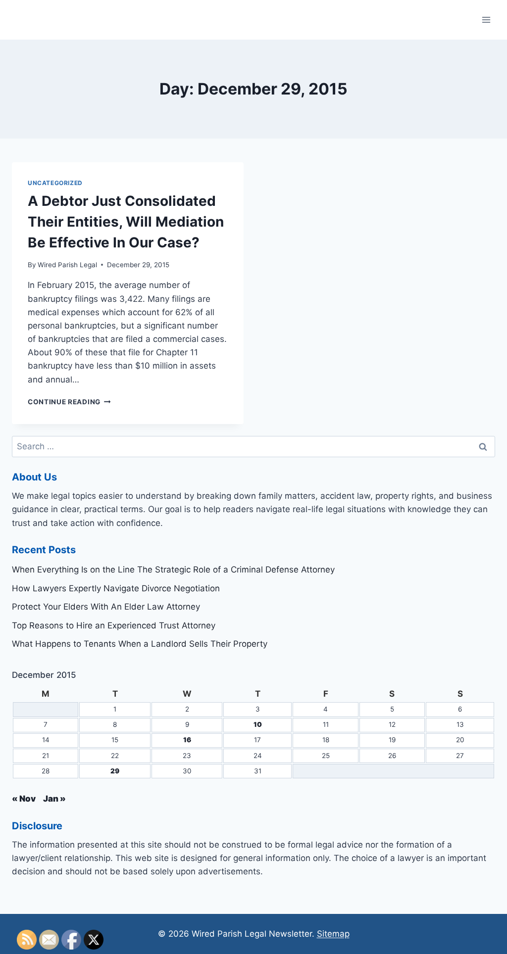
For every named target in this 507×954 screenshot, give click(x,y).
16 (187, 740)
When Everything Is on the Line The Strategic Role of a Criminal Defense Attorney (173, 569)
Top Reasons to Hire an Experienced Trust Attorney (113, 625)
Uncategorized (55, 183)
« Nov (24, 799)
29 (114, 771)
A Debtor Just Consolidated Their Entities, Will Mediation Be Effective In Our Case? (126, 221)
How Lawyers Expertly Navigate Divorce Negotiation (116, 588)
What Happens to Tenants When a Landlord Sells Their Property (139, 644)
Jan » (54, 799)
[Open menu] (486, 19)
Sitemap (333, 934)
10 (258, 724)
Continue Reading (69, 402)
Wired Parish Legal (67, 265)
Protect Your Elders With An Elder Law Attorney (106, 607)
